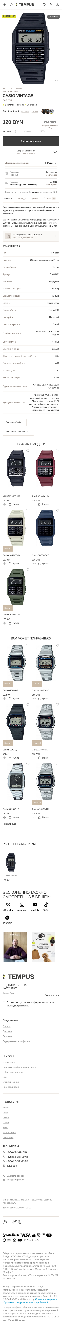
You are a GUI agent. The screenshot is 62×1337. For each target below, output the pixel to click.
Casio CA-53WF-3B (11, 615)
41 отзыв (25, 111)
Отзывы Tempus (11, 1082)
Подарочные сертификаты (16, 1041)
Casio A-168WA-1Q (40, 690)
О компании (9, 1062)
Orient (6, 1122)
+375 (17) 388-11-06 (17, 1161)
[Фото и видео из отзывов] (47, 111)
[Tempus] (18, 976)
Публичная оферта (13, 1072)
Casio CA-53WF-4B (40, 496)
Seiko (5, 1127)
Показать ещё (9, 824)
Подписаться (51, 995)
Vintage (19, 88)
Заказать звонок (15, 1175)
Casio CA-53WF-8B (11, 555)
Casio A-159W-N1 (40, 750)
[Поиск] (11, 4)
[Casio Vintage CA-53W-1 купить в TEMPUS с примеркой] (25, 4)
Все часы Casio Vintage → (18, 431)
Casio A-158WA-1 (10, 690)
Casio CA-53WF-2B (40, 555)
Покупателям (10, 1020)
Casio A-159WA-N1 (40, 809)
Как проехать (9, 1202)
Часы (5, 88)
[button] (27, 105)
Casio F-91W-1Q (10, 750)
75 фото (35, 111)
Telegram (12, 1165)
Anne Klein (8, 1137)
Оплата (6, 1026)
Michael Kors (9, 1132)
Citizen (6, 1117)
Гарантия (7, 1036)
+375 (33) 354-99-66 (17, 1156)
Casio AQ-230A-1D (11, 809)
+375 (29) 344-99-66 (17, 1152)
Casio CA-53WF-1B (11, 496)
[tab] (8, 199)
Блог (5, 1077)
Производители (11, 1087)
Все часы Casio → (14, 422)
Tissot (5, 1107)
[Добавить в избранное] (55, 152)
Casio (11, 88)
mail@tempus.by (15, 1179)
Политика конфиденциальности (19, 1067)
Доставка (7, 1031)
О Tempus (8, 1056)
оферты (37, 1002)
